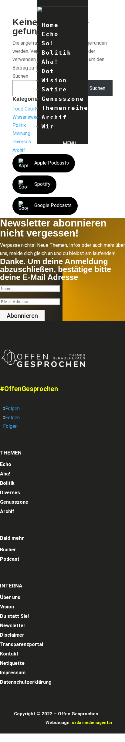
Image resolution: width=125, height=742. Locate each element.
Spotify (42, 184)
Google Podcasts (53, 205)
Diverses (21, 142)
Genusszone (63, 98)
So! (48, 43)
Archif (54, 117)
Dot (48, 71)
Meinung (21, 133)
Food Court (24, 109)
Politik (19, 125)
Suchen (20, 76)
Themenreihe (65, 107)
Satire (54, 89)
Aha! (50, 61)
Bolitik (56, 52)
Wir (48, 126)
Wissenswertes (28, 117)
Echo (50, 34)
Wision (54, 80)
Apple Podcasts (51, 163)
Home (50, 25)
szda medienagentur (92, 722)
